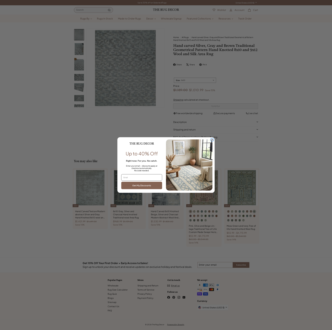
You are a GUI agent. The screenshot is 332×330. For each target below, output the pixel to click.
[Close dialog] (212, 139)
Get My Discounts (141, 185)
